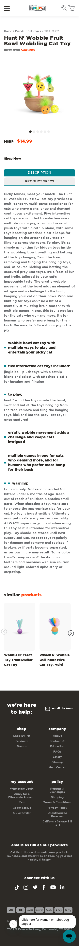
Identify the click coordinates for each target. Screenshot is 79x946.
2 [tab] (34, 131)
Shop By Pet (21, 736)
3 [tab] (37, 131)
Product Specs (39, 181)
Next (71, 633)
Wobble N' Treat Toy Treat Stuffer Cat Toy (18, 660)
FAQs (57, 752)
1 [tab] (30, 131)
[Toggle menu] (9, 8)
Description (39, 172)
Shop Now (12, 158)
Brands (22, 746)
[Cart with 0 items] (71, 8)
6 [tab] (48, 131)
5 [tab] (45, 131)
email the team (62, 708)
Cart (22, 802)
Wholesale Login (22, 789)
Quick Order (22, 813)
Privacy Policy (57, 808)
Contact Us (57, 741)
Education (57, 746)
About (57, 736)
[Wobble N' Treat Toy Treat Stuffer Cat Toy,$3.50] (19, 627)
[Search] (64, 8)
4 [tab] (41, 131)
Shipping (57, 797)
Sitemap (57, 762)
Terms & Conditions (57, 802)
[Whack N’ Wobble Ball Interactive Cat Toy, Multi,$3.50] (55, 627)
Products (21, 741)
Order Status (22, 808)
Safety (57, 757)
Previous (4, 632)
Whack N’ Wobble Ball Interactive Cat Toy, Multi (55, 660)
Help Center (57, 767)
